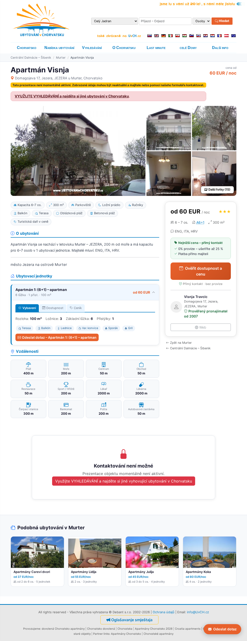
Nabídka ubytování (59, 48)
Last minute (156, 48)
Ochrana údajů (163, 612)
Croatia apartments (187, 628)
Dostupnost (54, 308)
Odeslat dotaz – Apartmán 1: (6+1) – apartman (59, 337)
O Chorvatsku (124, 48)
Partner (98, 633)
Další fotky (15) (219, 189)
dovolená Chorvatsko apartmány (63, 628)
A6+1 (200, 222)
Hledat (223, 21)
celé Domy (188, 48)
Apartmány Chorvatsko (126, 633)
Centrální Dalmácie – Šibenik (31, 57)
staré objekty (82, 633)
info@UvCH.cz (198, 612)
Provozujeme (31, 628)
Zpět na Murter (181, 343)
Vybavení (29, 308)
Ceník (78, 308)
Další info (220, 48)
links (106, 633)
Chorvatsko (26, 48)
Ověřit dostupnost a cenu (203, 271)
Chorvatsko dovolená (101, 628)
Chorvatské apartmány (158, 633)
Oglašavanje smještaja (131, 619)
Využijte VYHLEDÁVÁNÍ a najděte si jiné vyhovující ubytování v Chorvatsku (123, 481)
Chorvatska (124, 628)
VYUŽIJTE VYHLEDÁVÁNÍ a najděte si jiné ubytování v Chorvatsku (72, 96)
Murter (61, 57)
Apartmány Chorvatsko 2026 (153, 628)
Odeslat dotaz (225, 629)
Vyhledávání (92, 48)
